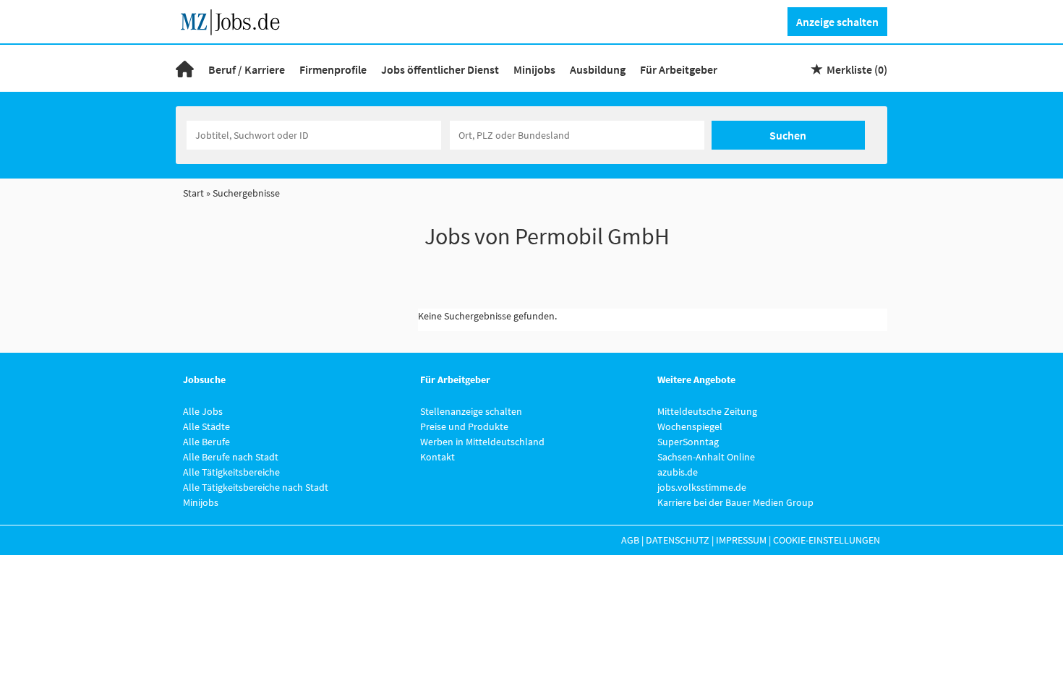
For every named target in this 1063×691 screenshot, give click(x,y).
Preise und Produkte (464, 426)
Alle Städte (206, 426)
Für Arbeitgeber (678, 69)
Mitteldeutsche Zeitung (707, 411)
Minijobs (534, 69)
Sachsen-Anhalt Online (706, 456)
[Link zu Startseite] (235, 20)
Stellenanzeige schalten (471, 411)
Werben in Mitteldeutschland (482, 441)
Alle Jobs (203, 411)
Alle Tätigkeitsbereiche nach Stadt (255, 487)
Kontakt (437, 456)
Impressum (741, 539)
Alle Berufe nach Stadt (230, 456)
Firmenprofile (333, 69)
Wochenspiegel (689, 426)
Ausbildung (598, 69)
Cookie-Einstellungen (826, 539)
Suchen (787, 135)
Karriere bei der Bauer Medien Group (735, 502)
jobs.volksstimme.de (701, 487)
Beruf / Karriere (246, 69)
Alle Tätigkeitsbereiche (231, 471)
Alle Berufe (206, 441)
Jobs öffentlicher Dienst (440, 69)
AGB (630, 539)
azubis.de (677, 471)
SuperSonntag (688, 441)
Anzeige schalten (837, 21)
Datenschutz (677, 539)
